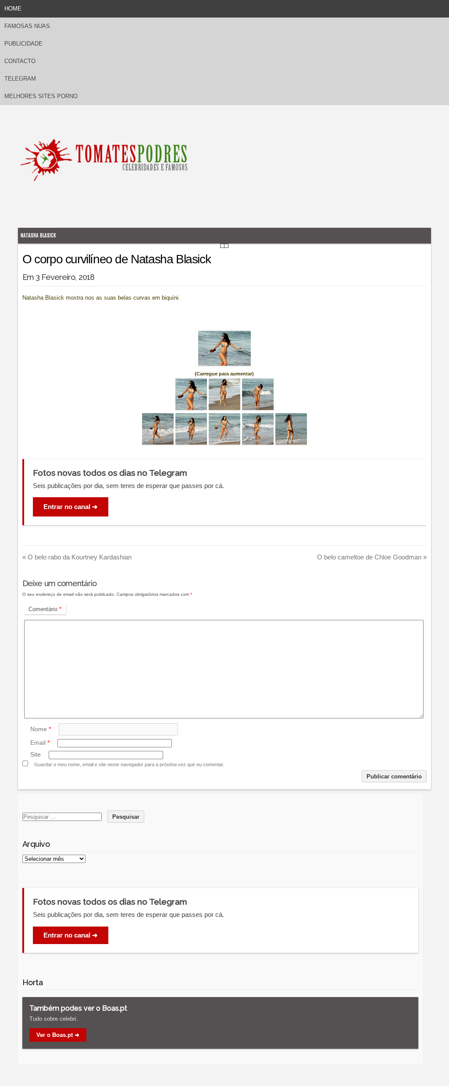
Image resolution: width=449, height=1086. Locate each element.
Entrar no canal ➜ (70, 506)
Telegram (20, 78)
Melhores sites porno (41, 96)
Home (12, 8)
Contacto (20, 61)
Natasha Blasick (38, 235)
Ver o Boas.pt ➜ (57, 1035)
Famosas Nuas (27, 26)
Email (40, 742)
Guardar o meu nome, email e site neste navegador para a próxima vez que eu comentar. (129, 764)
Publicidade (23, 43)
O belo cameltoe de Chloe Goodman (372, 557)
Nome (40, 728)
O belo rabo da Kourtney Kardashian (77, 557)
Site (35, 754)
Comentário (45, 609)
